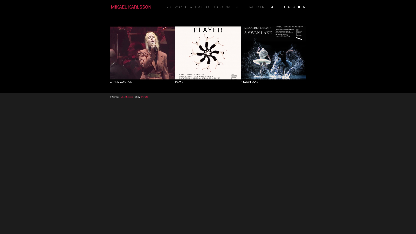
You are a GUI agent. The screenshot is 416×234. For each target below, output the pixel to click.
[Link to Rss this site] (303, 7)
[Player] (208, 78)
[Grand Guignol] (142, 78)
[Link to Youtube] (299, 7)
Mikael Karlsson (127, 96)
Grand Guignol (121, 82)
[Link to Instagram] (289, 7)
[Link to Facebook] (284, 7)
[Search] (272, 7)
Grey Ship (145, 96)
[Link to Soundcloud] (294, 7)
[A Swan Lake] (273, 78)
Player (180, 82)
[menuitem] (168, 7)
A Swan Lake (249, 82)
